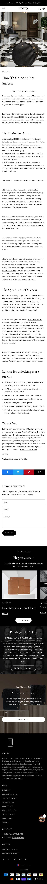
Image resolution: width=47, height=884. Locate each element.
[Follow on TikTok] (26, 859)
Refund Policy (7, 806)
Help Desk (6, 790)
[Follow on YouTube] (20, 859)
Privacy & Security (9, 810)
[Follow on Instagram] (9, 859)
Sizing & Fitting (8, 802)
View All (23, 620)
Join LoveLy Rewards (10, 849)
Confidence (6, 602)
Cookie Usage (7, 818)
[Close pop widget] (44, 816)
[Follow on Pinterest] (15, 859)
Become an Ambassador (11, 853)
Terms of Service (22, 494)
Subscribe (23, 719)
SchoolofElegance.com (28, 449)
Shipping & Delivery (9, 798)
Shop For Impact (23, 668)
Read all (5, 613)
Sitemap (5, 822)
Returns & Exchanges (10, 794)
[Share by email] (39, 472)
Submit (9, 533)
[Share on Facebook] (7, 472)
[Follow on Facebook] (3, 859)
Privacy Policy (7, 494)
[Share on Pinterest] (29, 472)
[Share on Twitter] (18, 472)
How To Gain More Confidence (19, 608)
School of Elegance (9, 270)
